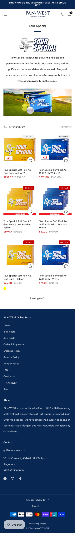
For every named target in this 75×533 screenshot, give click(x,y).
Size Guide (9, 337)
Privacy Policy (11, 363)
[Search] (63, 14)
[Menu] (5, 14)
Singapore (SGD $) (35, 499)
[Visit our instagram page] (12, 479)
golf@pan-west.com (14, 450)
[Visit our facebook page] (5, 479)
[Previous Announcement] (3, 4)
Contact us (9, 376)
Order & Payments (13, 344)
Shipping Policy (11, 350)
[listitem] (37, 4)
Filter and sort (17, 126)
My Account (10, 382)
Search (7, 389)
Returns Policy (11, 357)
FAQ (5, 369)
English (35, 506)
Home (6, 325)
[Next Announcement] (71, 4)
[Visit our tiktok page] (20, 479)
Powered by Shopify (37, 523)
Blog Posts (9, 331)
